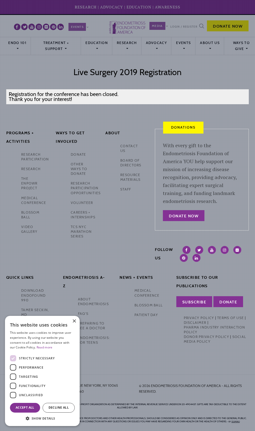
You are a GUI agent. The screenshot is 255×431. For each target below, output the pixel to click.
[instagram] (225, 250)
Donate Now (183, 216)
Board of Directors (130, 162)
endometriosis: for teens (94, 340)
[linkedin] (196, 258)
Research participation (35, 156)
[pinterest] (184, 258)
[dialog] (42, 371)
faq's (83, 313)
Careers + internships (83, 214)
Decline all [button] (59, 407)
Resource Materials (130, 177)
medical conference (33, 200)
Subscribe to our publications (197, 281)
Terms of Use (230, 318)
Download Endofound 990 (33, 295)
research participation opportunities (86, 188)
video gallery (29, 229)
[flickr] (237, 250)
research (31, 169)
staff (125, 189)
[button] (42, 418)
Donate (228, 302)
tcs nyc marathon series (81, 232)
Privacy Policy (199, 318)
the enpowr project (29, 183)
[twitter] (199, 250)
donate (78, 154)
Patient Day (146, 315)
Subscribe (194, 302)
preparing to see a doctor (91, 325)
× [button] (74, 321)
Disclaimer (195, 322)
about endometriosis (93, 301)
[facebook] (187, 250)
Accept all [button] (25, 407)
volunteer (82, 202)
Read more (45, 347)
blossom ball (148, 305)
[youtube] (212, 250)
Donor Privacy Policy (206, 337)
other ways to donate (79, 169)
